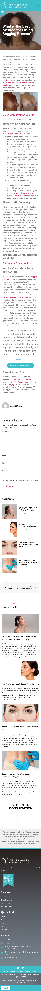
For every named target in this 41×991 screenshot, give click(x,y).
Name (4, 455)
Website (5, 471)
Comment (6, 431)
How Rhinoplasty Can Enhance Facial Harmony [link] (28, 526)
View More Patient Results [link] (18, 115)
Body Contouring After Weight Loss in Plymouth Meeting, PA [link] (28, 562)
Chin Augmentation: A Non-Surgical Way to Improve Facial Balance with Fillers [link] (29, 509)
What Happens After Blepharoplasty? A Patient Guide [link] (28, 544)
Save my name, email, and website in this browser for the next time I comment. (20, 481)
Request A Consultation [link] (17, 263)
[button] (38, 5)
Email (4, 463)
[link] (2, 12)
